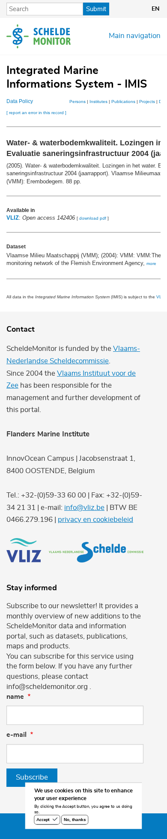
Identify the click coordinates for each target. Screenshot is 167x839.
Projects (147, 101)
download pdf (92, 218)
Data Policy (19, 101)
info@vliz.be (84, 507)
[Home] (38, 36)
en (155, 9)
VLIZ (12, 218)
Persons (77, 101)
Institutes (98, 101)
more (151, 263)
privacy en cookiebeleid (95, 519)
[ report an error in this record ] (36, 112)
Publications (123, 101)
